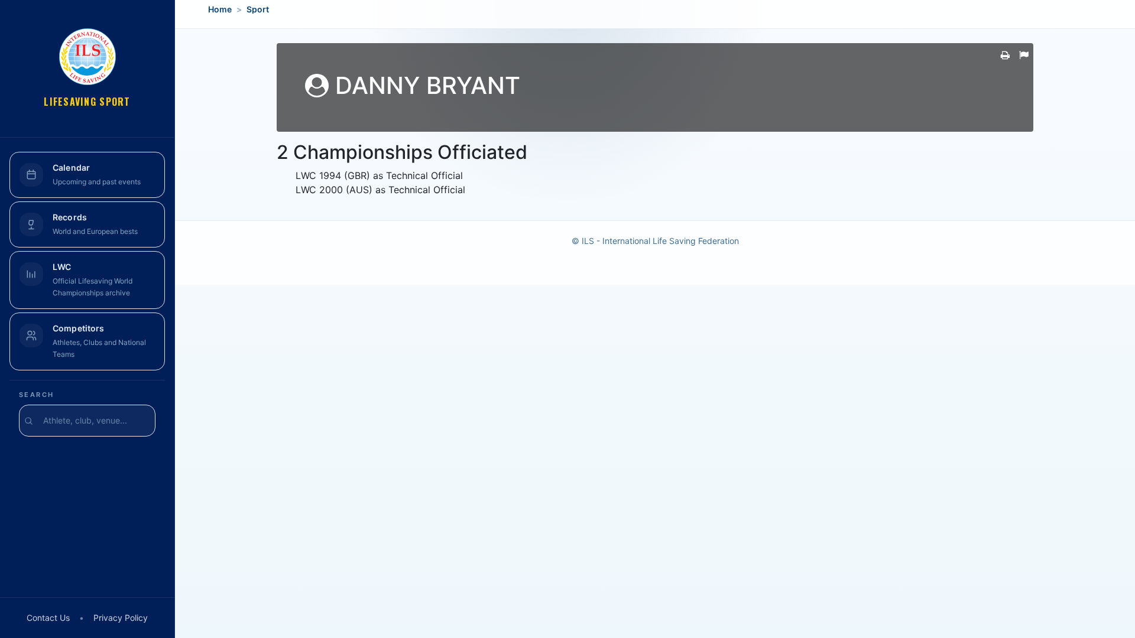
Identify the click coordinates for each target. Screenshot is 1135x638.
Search (36, 394)
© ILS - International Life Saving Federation (655, 241)
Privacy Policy (120, 618)
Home (220, 9)
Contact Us (48, 618)
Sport (258, 9)
